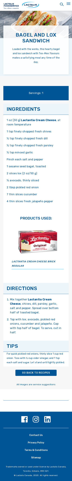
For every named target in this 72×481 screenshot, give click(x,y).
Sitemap (36, 457)
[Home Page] (36, 6)
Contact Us (36, 435)
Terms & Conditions (36, 450)
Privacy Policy (36, 442)
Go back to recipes (36, 372)
